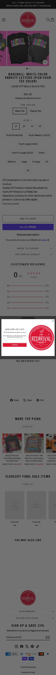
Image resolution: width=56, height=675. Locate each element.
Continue (15, 345)
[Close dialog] (53, 321)
